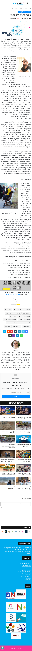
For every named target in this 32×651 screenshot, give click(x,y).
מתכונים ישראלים (26, 573)
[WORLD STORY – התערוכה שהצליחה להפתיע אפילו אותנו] (7, 410)
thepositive (26, 313)
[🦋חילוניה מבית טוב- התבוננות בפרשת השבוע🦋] (7, 481)
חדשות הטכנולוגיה (26, 576)
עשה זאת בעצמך (26, 570)
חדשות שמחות (10, 323)
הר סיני (18, 313)
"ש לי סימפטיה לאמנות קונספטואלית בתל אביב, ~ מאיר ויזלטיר (8, 446)
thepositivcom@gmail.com (23, 551)
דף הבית (27, 8)
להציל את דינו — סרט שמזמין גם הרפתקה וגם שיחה (24, 460)
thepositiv (7, 310)
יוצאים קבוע (21, 571)
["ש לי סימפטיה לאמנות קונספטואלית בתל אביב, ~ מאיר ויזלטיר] (7, 439)
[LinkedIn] (16, 369)
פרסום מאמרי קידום (25, 563)
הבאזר (29, 568)
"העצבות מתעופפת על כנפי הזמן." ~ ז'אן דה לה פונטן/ (24, 445)
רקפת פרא (27, 18)
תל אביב (7, 326)
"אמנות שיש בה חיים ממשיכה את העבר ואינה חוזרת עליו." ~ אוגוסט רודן (24, 488)
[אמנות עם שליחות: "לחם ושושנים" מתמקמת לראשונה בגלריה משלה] (7, 468)
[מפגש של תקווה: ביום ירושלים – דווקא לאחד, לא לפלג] (23, 468)
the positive (17, 310)
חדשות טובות (20, 8)
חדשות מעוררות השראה (23, 323)
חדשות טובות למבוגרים (10, 319)
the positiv (26, 310)
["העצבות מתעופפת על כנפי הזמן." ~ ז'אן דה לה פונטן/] (23, 439)
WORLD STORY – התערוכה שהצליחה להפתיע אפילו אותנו (9, 416)
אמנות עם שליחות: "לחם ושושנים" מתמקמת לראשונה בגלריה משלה (8, 474)
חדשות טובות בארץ (14, 316)
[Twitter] (23, 331)
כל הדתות (24, 11)
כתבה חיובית (26, 326)
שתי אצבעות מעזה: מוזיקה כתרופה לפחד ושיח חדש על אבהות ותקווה (8, 460)
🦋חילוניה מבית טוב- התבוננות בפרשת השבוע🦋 (9, 487)
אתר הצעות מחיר (26, 565)
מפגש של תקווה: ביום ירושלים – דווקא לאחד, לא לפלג (24, 474)
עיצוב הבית (28, 578)
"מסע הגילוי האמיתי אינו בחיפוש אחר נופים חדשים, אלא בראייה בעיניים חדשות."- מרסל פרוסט (24, 417)
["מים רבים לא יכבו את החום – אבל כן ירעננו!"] (23, 425)
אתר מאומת (28, 579)
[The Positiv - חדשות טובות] (19, 3)
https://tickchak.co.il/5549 (10, 294)
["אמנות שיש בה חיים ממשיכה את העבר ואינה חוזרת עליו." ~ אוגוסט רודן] (23, 481)
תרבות (19, 11)
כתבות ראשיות (16, 326)
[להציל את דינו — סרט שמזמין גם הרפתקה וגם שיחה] (23, 454)
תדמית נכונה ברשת (26, 567)
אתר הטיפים (27, 575)
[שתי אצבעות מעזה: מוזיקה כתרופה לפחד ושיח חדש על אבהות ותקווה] (7, 454)
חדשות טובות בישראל (24, 319)
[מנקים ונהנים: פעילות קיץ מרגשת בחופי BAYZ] (7, 425)
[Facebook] (26, 331)
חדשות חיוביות (9, 313)
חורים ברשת (27, 571)
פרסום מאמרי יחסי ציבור (24, 562)
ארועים (14, 8)
